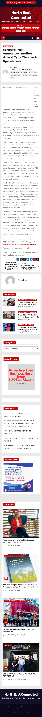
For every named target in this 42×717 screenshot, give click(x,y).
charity (18, 31)
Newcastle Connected (11, 600)
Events (31, 325)
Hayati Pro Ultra (16, 713)
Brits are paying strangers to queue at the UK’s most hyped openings (28, 304)
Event (23, 31)
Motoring (28, 28)
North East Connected (21, 694)
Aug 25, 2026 (22, 307)
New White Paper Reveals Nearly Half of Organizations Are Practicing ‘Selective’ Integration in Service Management (19, 423)
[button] (33, 38)
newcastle (20, 28)
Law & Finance (9, 511)
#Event (25, 72)
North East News (19, 511)
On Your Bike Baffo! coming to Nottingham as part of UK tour (28, 330)
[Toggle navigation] (29, 38)
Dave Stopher (21, 635)
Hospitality (8, 645)
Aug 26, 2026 (9, 546)
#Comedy (28, 69)
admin (15, 67)
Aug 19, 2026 (22, 332)
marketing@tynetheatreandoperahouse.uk (19, 244)
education (35, 28)
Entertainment (8, 46)
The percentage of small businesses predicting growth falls (18, 541)
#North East (32, 72)
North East (5, 28)
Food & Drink (32, 299)
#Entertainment (15, 72)
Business (13, 28)
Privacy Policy (27, 713)
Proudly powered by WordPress (14, 707)
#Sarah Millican (16, 75)
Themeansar (21, 709)
